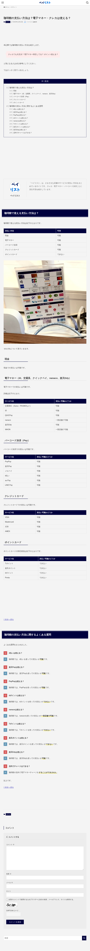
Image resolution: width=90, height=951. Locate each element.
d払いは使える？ (19, 109)
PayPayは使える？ (19, 115)
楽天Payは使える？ (20, 112)
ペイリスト (15, 196)
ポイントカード (18, 102)
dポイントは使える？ (20, 118)
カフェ (8, 22)
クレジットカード (19, 99)
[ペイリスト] (45, 2)
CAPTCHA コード (12, 910)
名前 (8, 874)
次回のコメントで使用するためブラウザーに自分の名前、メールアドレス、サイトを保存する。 (42, 899)
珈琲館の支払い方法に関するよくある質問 (26, 106)
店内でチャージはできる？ (22, 133)
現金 (14, 91)
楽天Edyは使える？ (20, 130)
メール (9, 882)
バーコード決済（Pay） (21, 96)
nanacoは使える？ (19, 121)
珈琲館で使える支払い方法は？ (21, 88)
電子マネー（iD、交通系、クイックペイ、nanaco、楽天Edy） (34, 94)
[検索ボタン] (87, 2)
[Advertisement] (45, 31)
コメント (10, 844)
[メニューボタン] (2, 2)
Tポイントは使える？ (20, 124)
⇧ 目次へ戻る (9, 619)
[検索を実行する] (84, 938)
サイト (8, 891)
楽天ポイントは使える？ (21, 127)
